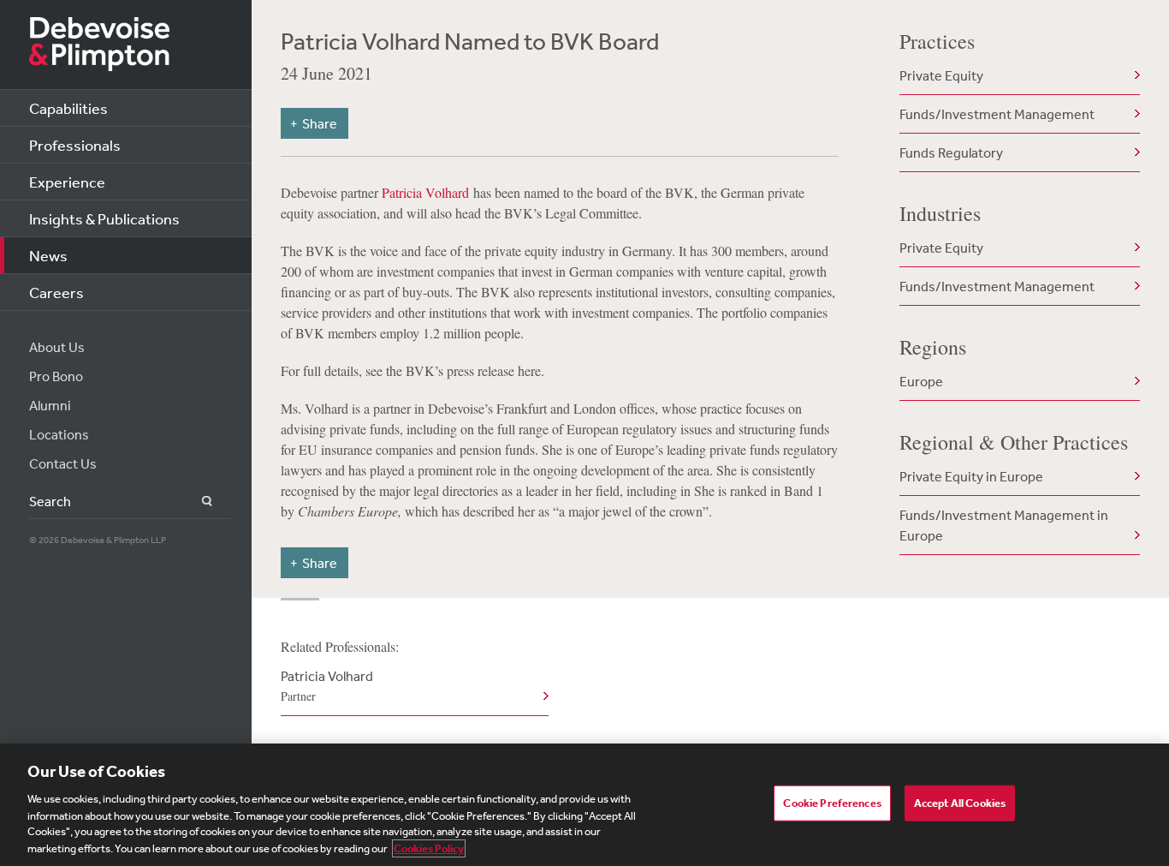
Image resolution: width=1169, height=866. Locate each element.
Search (197, 501)
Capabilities (68, 108)
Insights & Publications (104, 218)
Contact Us (63, 463)
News (48, 255)
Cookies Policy (429, 848)
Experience (67, 181)
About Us (57, 346)
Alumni (50, 405)
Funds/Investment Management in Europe (1003, 525)
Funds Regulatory (951, 152)
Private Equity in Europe (971, 476)
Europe (921, 381)
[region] (584, 805)
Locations (59, 434)
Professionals (75, 144)
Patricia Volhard (425, 192)
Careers (56, 292)
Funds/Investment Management (997, 113)
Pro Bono (56, 376)
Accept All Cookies (960, 803)
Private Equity (941, 75)
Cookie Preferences (832, 803)
